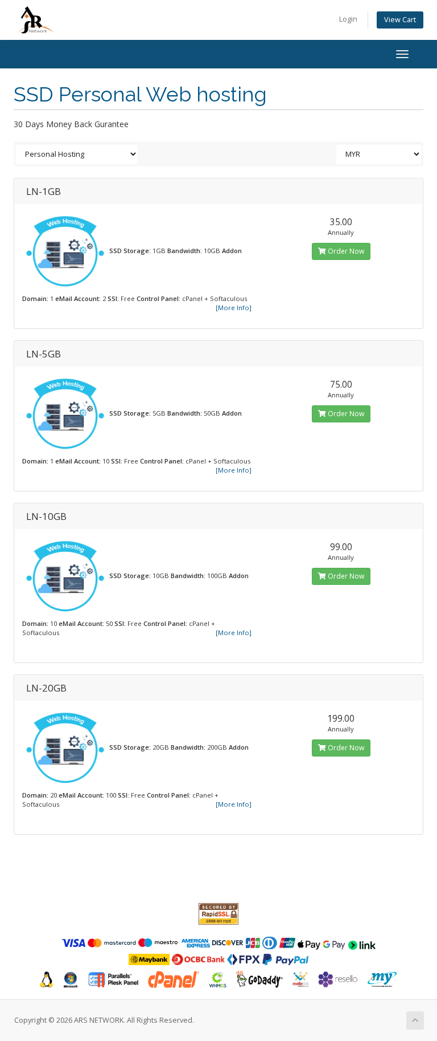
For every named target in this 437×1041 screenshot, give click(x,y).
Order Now (345, 251)
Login (348, 19)
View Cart (400, 20)
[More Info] (234, 307)
